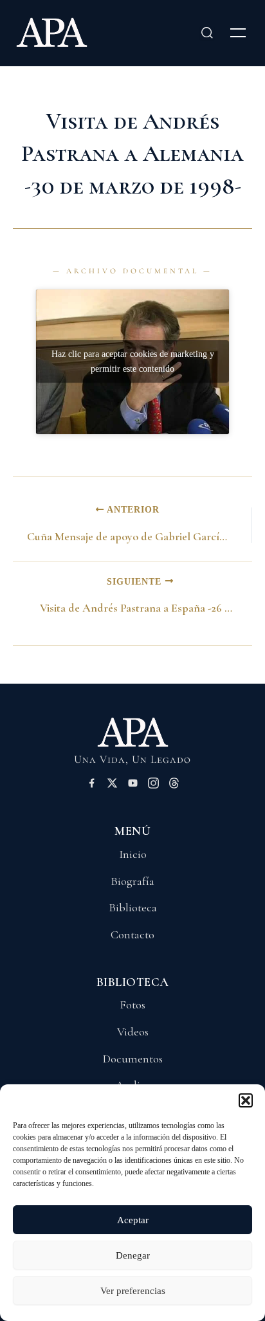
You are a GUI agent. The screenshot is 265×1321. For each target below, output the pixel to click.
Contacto (132, 934)
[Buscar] (207, 33)
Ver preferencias (132, 1291)
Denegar (133, 1255)
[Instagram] (153, 785)
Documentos (133, 1059)
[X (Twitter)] (112, 785)
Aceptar (133, 1220)
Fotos (132, 1005)
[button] (245, 1100)
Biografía (132, 881)
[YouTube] (132, 785)
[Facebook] (91, 785)
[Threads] (174, 785)
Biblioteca (133, 907)
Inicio (133, 854)
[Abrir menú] (238, 33)
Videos (133, 1032)
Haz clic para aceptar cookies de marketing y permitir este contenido (132, 361)
